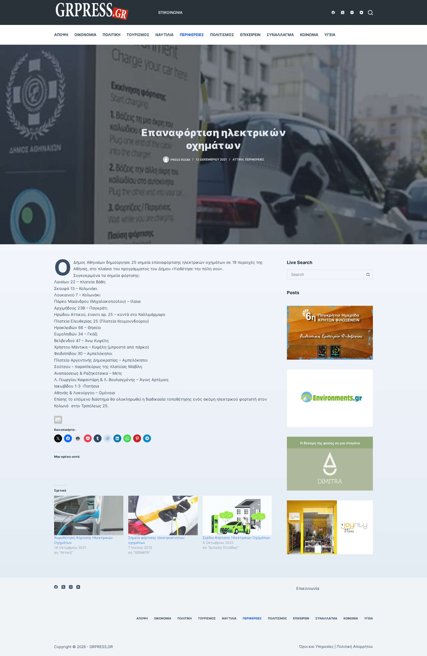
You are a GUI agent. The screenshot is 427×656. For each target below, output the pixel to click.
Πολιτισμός (222, 34)
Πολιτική (111, 34)
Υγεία (329, 34)
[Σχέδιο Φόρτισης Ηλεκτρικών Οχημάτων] (237, 515)
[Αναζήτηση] (370, 12)
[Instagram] (352, 12)
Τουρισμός (138, 34)
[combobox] (325, 274)
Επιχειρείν (250, 34)
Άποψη (61, 34)
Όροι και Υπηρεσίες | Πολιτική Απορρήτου (336, 646)
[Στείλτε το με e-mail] (58, 420)
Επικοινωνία (170, 12)
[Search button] (367, 274)
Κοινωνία (309, 34)
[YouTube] (361, 12)
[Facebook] (333, 12)
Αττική (238, 159)
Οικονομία (85, 34)
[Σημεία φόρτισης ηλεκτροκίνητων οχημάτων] (162, 515)
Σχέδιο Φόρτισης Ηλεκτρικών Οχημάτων (236, 537)
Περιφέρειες (192, 34)
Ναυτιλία (164, 34)
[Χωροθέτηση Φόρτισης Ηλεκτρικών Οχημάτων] (88, 515)
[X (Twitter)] (342, 12)
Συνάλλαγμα (280, 34)
